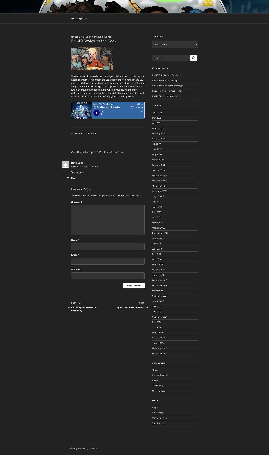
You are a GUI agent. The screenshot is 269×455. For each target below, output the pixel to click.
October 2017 (158, 290)
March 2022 (157, 128)
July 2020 (156, 144)
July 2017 (156, 306)
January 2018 (158, 275)
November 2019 (159, 181)
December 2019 (159, 175)
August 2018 (158, 238)
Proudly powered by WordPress (84, 448)
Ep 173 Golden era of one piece (166, 96)
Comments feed (159, 418)
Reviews (156, 380)
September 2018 (160, 233)
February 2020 (159, 165)
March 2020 (158, 160)
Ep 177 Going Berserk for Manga (166, 75)
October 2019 (158, 186)
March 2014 (157, 332)
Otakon (155, 370)
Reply (74, 178)
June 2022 (157, 112)
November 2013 (159, 353)
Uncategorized (158, 391)
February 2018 (158, 269)
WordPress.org (159, 423)
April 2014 (157, 327)
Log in (155, 407)
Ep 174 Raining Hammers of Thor (167, 91)
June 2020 (157, 149)
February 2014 (158, 338)
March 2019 (157, 222)
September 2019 (160, 191)
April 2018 (157, 259)
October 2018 (158, 228)
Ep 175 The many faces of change (167, 85)
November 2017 (159, 285)
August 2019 (158, 196)
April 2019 (157, 217)
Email (75, 255)
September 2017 (159, 296)
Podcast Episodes (79, 18)
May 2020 (157, 154)
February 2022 (158, 133)
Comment (77, 202)
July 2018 (156, 243)
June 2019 (157, 207)
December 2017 (159, 280)
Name (75, 240)
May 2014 (156, 322)
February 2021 (158, 139)
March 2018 (157, 264)
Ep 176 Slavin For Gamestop (164, 80)
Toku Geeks (157, 385)
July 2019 (156, 201)
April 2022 (157, 123)
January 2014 (158, 343)
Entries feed (157, 412)
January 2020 (158, 170)
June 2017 (157, 311)
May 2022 (156, 118)
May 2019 (156, 212)
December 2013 (159, 348)
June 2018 (157, 249)
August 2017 (158, 301)
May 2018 (156, 254)
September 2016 (160, 317)
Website (75, 269)
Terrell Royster (102, 37)
